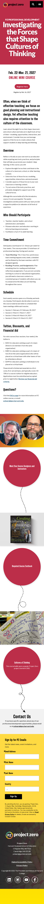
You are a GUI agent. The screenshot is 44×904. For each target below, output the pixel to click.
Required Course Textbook (22, 566)
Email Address (10, 752)
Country (8, 784)
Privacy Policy (22, 865)
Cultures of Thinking (22, 662)
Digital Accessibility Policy (22, 862)
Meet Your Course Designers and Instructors (22, 467)
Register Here (22, 87)
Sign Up (13, 796)
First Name (9, 763)
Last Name (9, 773)
